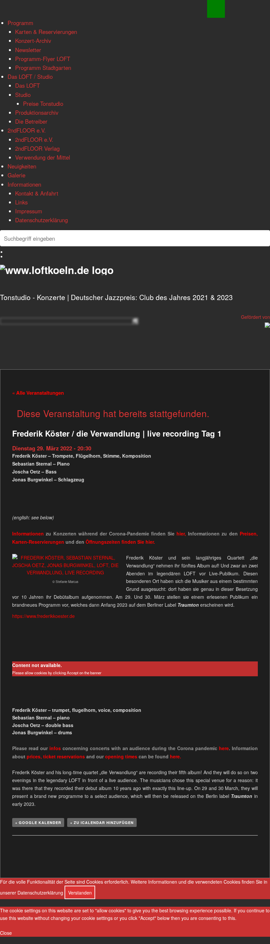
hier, (181, 533)
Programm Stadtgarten (43, 68)
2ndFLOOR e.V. (27, 130)
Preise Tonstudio (43, 103)
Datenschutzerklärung (41, 220)
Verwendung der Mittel (42, 157)
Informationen (24, 184)
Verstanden (80, 892)
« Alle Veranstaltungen (38, 392)
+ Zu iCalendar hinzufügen (102, 822)
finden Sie (116, 541)
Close (6, 932)
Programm (20, 23)
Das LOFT (27, 85)
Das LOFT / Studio (30, 76)
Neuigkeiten (22, 166)
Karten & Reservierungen (46, 32)
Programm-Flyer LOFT (42, 59)
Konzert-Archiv (33, 41)
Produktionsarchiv (36, 112)
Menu (216, 9)
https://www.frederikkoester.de (43, 616)
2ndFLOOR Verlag (37, 148)
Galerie (16, 175)
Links (21, 202)
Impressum (28, 211)
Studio (23, 95)
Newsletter (28, 50)
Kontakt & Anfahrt (36, 193)
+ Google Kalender (38, 822)
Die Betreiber (31, 121)
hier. (150, 541)
